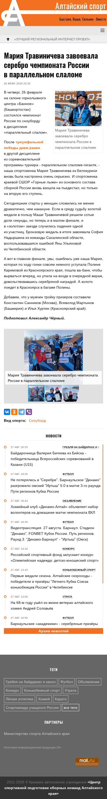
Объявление (88, 682)
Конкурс (12, 690)
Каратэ (60, 699)
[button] (97, 335)
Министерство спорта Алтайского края (37, 734)
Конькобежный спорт (42, 690)
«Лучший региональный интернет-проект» (52, 39)
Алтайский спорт (80, 5)
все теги (70, 707)
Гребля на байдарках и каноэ (31, 682)
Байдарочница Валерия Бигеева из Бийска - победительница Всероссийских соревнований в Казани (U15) (52, 459)
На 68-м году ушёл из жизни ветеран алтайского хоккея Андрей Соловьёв (52, 605)
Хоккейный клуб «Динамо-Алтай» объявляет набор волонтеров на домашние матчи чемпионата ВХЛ (54, 510)
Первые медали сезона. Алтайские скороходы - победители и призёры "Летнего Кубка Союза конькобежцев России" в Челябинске (51, 581)
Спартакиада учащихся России (32, 707)
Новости (53, 436)
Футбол (67, 682)
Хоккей (44, 699)
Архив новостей (53, 631)
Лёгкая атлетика (19, 699)
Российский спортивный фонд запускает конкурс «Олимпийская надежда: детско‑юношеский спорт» (55, 557)
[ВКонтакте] (7, 412)
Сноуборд (37, 420)
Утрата (70, 690)
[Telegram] (21, 412)
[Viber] (29, 412)
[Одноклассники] (14, 412)
